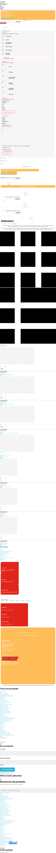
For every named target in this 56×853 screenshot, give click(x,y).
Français (9, 18)
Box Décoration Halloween (4, 515)
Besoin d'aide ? (6, 57)
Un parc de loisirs (8, 46)
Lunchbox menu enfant (4, 706)
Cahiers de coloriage (3, 699)
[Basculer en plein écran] (3, 742)
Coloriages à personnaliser (5, 732)
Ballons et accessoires (4, 543)
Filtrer (1, 231)
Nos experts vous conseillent (9, 58)
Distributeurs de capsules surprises (6, 695)
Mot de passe (5, 758)
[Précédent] (0, 743)
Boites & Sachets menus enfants (6, 551)
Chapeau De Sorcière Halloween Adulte (7, 374)
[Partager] (1, 742)
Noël (3, 106)
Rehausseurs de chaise (4, 710)
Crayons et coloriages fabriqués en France (7, 717)
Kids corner (11, 94)
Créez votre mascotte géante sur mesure (7, 735)
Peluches (4, 123)
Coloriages (11, 72)
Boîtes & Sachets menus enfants (12, 78)
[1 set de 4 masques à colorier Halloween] (28, 384)
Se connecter (7, 769)
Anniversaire (2, 728)
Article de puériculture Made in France (7, 718)
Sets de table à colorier (4, 701)
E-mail (2, 749)
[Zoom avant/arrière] (4, 742)
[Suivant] (1, 743)
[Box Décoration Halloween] (28, 496)
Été (2, 104)
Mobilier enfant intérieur (4, 837)
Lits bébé (1, 713)
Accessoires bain (3, 714)
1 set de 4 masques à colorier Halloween (7, 404)
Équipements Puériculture (4, 553)
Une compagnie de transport (9, 43)
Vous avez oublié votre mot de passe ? (7, 772)
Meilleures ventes (3, 559)
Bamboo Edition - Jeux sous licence (6, 696)
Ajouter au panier (4, 371)
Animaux (3, 119)
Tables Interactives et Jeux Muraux (6, 838)
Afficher (2, 765)
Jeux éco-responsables (4, 693)
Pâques (3, 109)
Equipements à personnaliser (5, 734)
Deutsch (12, 19)
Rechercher (18, 21)
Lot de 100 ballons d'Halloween (5, 486)
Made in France (5, 121)
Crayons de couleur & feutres (5, 702)
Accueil (4, 547)
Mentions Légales (26, 685)
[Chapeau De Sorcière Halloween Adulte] (28, 355)
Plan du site (43, 685)
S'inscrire (7, 773)
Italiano (7, 19)
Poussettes (2, 715)
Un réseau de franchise (7, 54)
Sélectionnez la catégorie (4, 793)
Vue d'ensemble (3, 372)
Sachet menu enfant (3, 705)
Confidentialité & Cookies (36, 685)
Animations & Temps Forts (4, 555)
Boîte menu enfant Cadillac (5, 707)
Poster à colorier (3, 700)
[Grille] (28, 287)
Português (5, 174)
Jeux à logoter (2, 731)
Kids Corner (2, 556)
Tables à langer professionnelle (5, 712)
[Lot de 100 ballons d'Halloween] (28, 467)
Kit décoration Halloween (4, 457)
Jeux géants (2, 835)
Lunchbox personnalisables (5, 733)
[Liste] (28, 343)
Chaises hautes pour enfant (5, 711)
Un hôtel (7, 39)
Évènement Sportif (5, 101)
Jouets (10, 66)
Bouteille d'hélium (3, 544)
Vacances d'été (2, 724)
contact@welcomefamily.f (6, 655)
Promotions (2, 558)
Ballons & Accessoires (11, 83)
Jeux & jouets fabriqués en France (6, 719)
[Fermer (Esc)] (0, 742)
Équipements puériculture (11, 89)
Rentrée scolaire (3, 726)
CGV (30, 685)
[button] (2, 2)
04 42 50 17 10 (10, 11)
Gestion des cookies (49, 685)
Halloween (4, 102)
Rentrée (3, 107)
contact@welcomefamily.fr (7, 12)
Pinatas (1, 727)
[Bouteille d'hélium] (28, 525)
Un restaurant (8, 36)
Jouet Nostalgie (3, 697)
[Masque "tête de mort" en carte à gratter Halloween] (28, 414)
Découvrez (2, 454)
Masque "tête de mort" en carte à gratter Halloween (9, 433)
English (4, 18)
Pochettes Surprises (3, 694)
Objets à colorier (3, 703)
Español (14, 18)
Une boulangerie (9, 50)
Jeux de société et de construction (6, 834)
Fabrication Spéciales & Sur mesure (6, 557)
